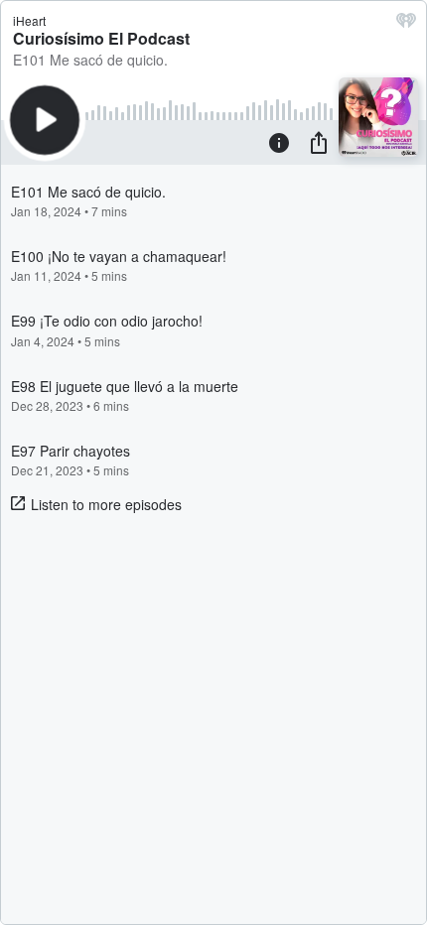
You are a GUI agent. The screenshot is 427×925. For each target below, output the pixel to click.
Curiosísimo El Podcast (101, 38)
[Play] (44, 120)
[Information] (279, 142)
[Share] (319, 142)
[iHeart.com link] (406, 25)
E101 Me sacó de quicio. (90, 59)
